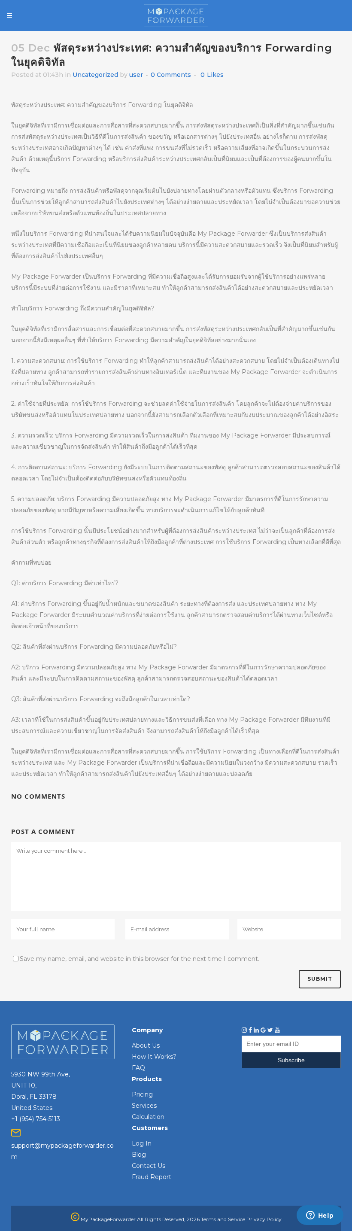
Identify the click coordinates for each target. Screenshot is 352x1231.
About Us (146, 1045)
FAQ (138, 1068)
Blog (139, 1154)
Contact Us (148, 1166)
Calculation (148, 1117)
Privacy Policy (264, 1219)
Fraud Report (151, 1177)
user (136, 75)
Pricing (142, 1094)
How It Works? (154, 1057)
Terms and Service (223, 1219)
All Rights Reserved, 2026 (168, 1219)
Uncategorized (95, 75)
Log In (142, 1143)
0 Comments (171, 75)
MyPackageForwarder (107, 1219)
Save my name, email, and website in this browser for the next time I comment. (139, 959)
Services (144, 1105)
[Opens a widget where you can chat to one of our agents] (319, 1216)
